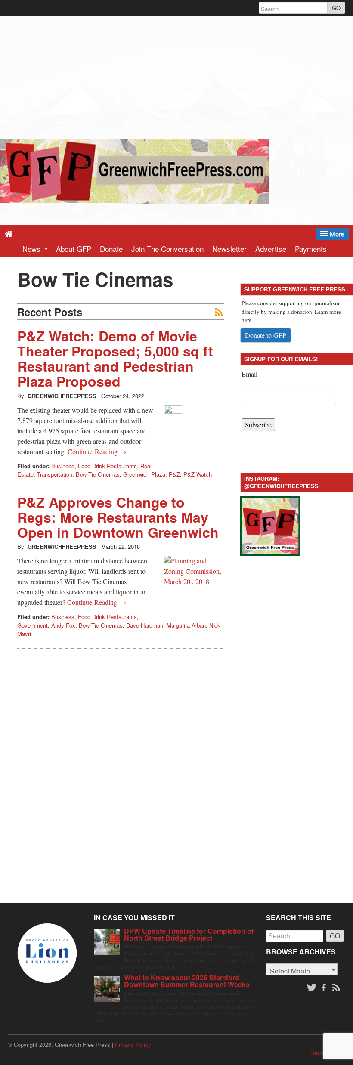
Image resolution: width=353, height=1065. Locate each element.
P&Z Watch (197, 474)
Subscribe (258, 424)
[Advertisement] (176, 76)
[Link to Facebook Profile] (324, 988)
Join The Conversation (167, 248)
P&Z (174, 474)
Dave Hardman (144, 625)
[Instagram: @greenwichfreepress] (270, 524)
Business (62, 466)
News (32, 248)
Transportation (54, 474)
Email (249, 373)
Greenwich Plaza (144, 474)
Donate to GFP (265, 335)
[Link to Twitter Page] (311, 988)
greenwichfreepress (62, 396)
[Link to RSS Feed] (337, 988)
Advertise (270, 248)
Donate (111, 248)
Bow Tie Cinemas (98, 474)
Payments (311, 248)
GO (336, 8)
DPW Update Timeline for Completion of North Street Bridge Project (189, 934)
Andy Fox (63, 625)
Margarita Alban (186, 625)
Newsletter (229, 248)
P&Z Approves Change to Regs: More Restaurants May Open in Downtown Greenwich (118, 517)
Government (32, 625)
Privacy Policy (133, 1044)
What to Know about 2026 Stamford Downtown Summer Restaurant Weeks (187, 980)
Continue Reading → (97, 451)
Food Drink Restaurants (107, 466)
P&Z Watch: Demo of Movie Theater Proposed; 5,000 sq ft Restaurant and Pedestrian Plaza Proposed (115, 358)
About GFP (73, 248)
